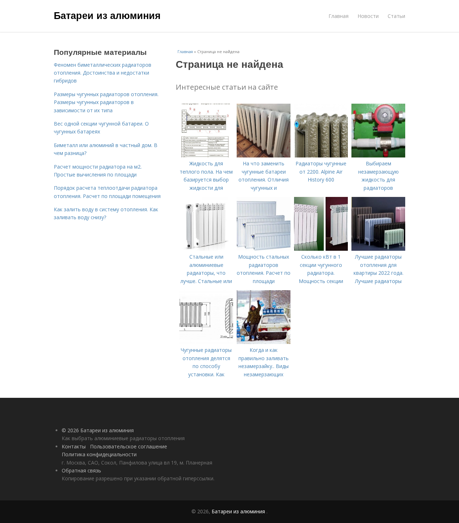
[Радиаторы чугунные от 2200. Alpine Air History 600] (321, 155)
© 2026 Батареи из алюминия (98, 430)
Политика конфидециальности (99, 454)
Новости (368, 16)
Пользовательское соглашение (128, 446)
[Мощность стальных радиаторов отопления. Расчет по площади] (263, 248)
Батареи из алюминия (107, 15)
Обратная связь (81, 470)
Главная (338, 16)
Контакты (74, 446)
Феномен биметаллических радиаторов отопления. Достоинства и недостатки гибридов (102, 72)
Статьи (396, 16)
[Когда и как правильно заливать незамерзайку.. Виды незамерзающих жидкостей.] (263, 342)
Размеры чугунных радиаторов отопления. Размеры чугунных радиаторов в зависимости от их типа (106, 102)
